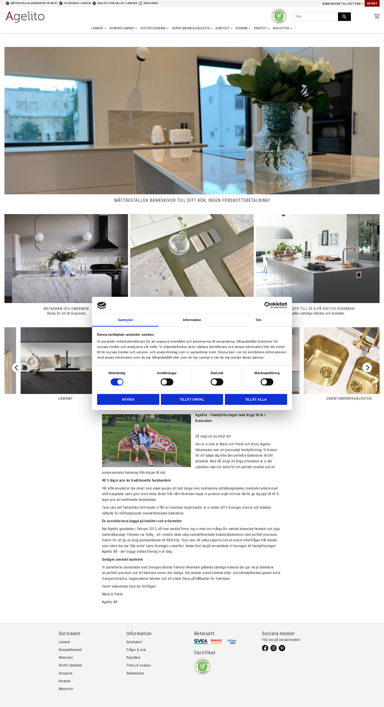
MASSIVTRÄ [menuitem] (281, 28)
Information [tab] (192, 320)
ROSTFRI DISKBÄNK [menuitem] (153, 28)
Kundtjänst (151, 3)
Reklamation (135, 673)
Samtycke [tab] (125, 320)
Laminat (64, 642)
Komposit (66, 673)
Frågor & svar (136, 650)
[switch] (167, 382)
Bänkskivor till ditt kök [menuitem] (341, 3)
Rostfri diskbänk (70, 665)
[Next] (367, 367)
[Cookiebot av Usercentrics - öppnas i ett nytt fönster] (267, 305)
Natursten (66, 657)
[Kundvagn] (376, 17)
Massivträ (66, 689)
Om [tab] (258, 320)
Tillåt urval (192, 400)
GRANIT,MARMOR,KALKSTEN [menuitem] (190, 28)
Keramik (64, 681)
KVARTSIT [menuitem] (260, 28)
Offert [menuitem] (372, 3)
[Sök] (344, 16)
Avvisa (128, 400)
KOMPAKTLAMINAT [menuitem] (122, 28)
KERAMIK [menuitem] (242, 28)
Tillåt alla (256, 400)
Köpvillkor (133, 657)
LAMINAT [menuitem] (97, 28)
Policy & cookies (138, 665)
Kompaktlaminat (70, 650)
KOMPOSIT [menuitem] (223, 28)
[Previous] (17, 367)
